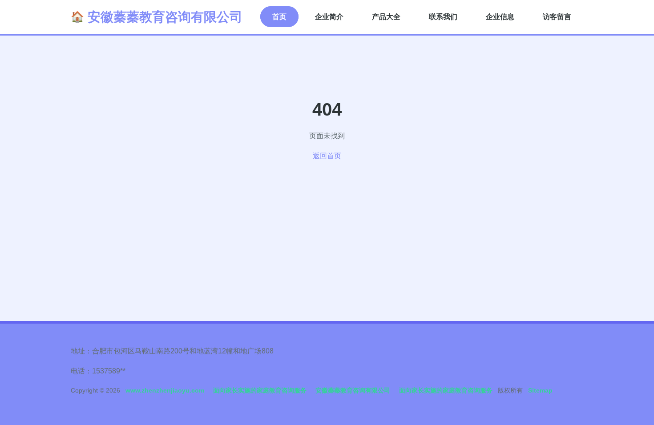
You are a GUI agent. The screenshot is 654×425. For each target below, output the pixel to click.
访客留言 (557, 16)
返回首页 (327, 156)
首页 (279, 16)
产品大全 (386, 16)
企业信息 (500, 16)
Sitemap (540, 390)
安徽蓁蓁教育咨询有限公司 (165, 17)
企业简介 (329, 16)
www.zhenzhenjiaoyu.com (164, 390)
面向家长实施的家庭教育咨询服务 (260, 390)
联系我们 (443, 16)
